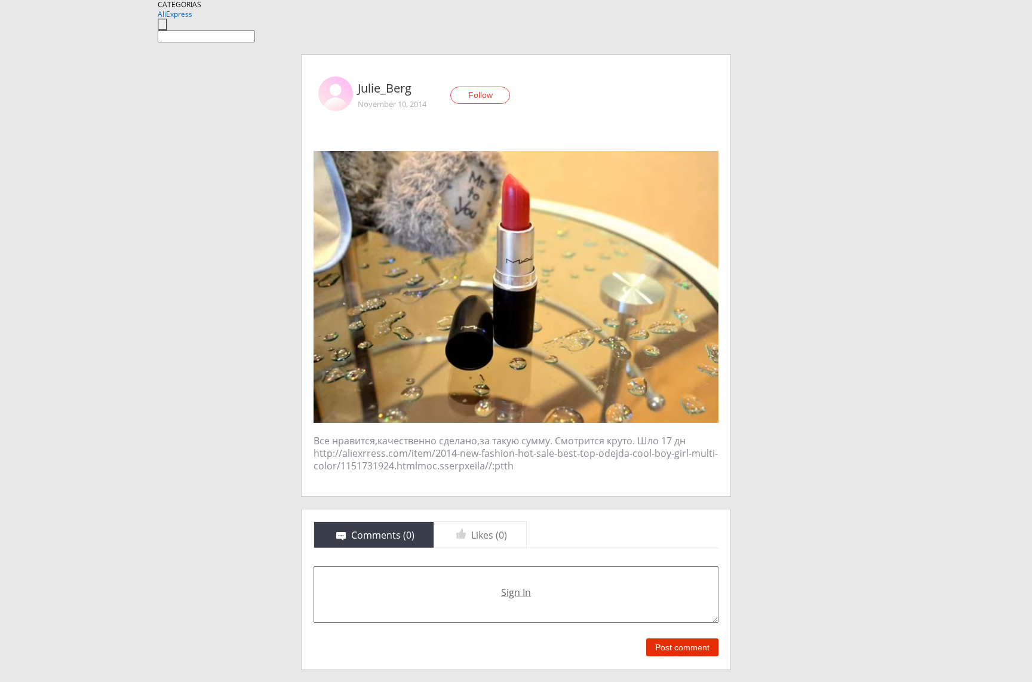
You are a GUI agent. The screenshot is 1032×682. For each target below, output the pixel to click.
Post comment (682, 647)
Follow (480, 95)
